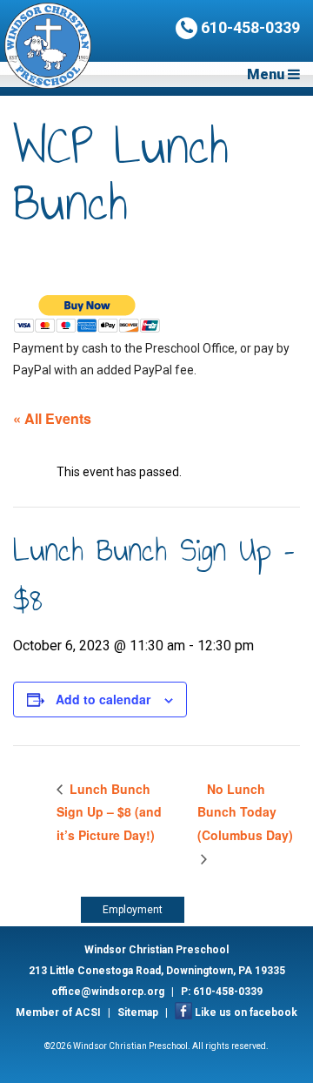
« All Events (52, 418)
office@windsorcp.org (107, 991)
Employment (133, 910)
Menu (267, 74)
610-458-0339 (248, 27)
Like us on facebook (246, 1012)
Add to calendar (103, 699)
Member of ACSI (58, 1012)
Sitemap (137, 1012)
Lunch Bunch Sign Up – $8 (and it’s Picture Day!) (109, 812)
